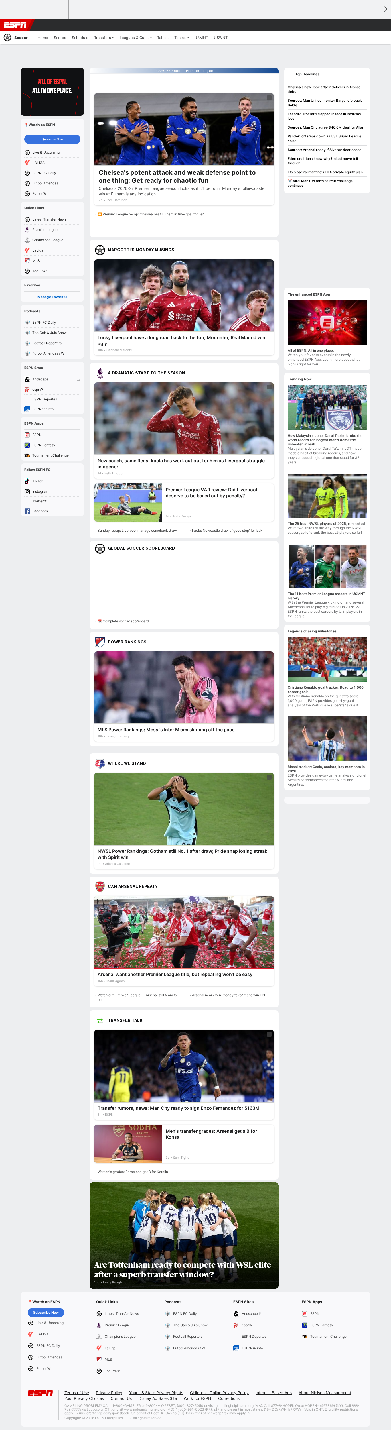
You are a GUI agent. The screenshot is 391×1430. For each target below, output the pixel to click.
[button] (372, 25)
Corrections (229, 1398)
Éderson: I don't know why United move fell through (323, 160)
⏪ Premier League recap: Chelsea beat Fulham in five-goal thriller (151, 214)
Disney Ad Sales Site (158, 1398)
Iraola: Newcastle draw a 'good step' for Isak (227, 530)
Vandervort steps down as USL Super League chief (324, 138)
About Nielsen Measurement (325, 1392)
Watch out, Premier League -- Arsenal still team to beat (137, 997)
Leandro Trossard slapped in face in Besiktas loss (324, 116)
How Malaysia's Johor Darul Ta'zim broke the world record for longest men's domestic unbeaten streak (325, 439)
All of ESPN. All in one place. (311, 350)
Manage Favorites (52, 297)
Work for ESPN (197, 1398)
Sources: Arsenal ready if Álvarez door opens (324, 150)
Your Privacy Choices (84, 1398)
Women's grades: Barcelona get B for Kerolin (133, 1172)
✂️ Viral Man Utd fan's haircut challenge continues (320, 183)
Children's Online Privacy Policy (219, 1392)
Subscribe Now (52, 139)
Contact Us (121, 1398)
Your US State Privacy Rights (156, 1392)
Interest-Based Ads (274, 1392)
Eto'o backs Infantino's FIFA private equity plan (325, 172)
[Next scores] (385, 9)
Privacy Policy (109, 1392)
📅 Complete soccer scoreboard (123, 621)
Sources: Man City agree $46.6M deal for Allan (326, 127)
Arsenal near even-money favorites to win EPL (229, 995)
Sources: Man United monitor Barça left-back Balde (325, 102)
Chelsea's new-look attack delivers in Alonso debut (324, 89)
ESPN (15, 25)
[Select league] (17, 9)
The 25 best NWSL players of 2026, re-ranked (326, 523)
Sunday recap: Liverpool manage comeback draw (137, 530)
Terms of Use (76, 1392)
